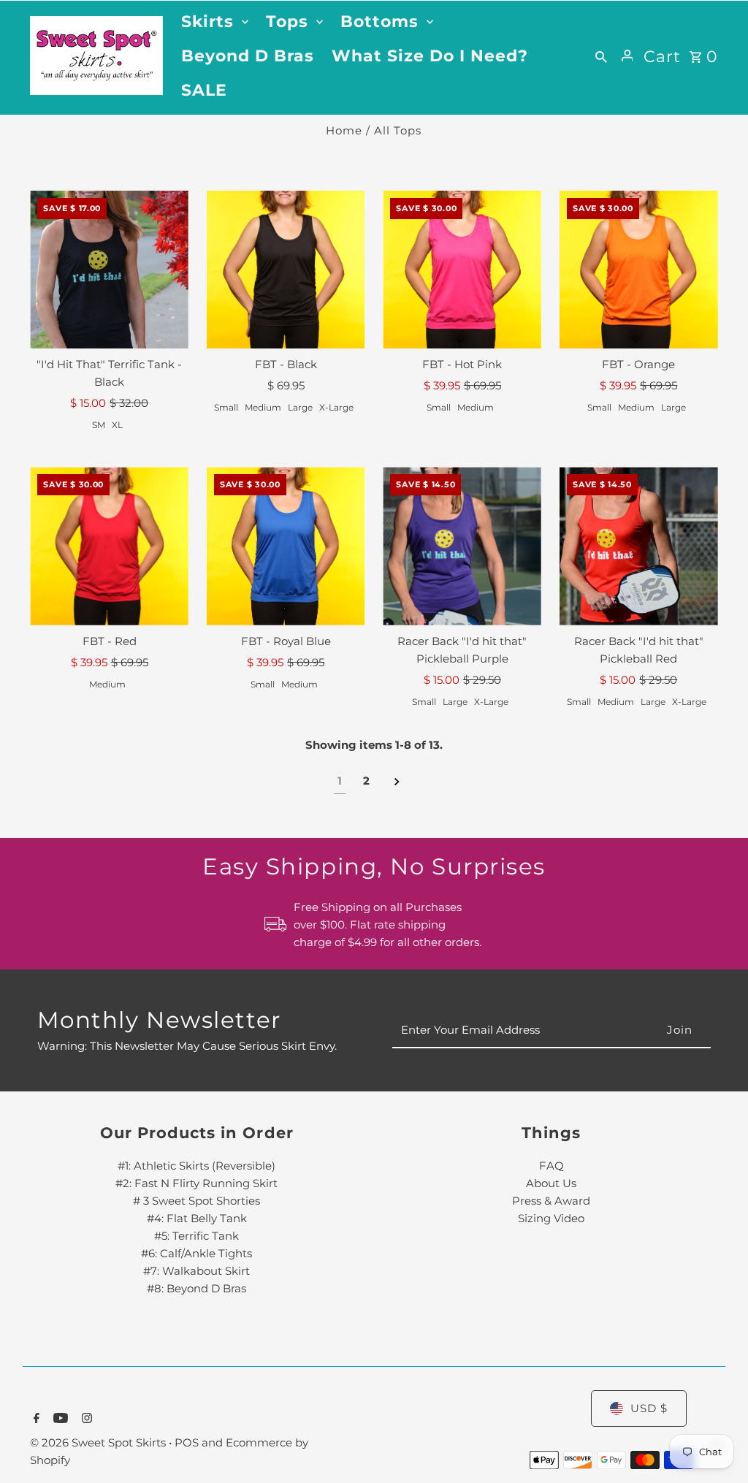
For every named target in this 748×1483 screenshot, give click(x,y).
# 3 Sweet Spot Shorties (196, 1201)
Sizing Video (551, 1218)
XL (117, 424)
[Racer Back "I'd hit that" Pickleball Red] (639, 546)
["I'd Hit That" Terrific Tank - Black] (109, 270)
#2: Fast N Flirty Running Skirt (196, 1183)
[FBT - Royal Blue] (286, 546)
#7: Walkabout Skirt (196, 1271)
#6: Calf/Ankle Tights (196, 1253)
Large (300, 407)
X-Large (336, 407)
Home (344, 130)
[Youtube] (59, 1419)
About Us (551, 1183)
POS (187, 1442)
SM (98, 424)
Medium (263, 407)
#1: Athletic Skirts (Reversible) (196, 1166)
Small (226, 407)
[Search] (601, 55)
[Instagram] (85, 1419)
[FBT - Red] (109, 546)
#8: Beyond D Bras (196, 1288)
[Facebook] (34, 1419)
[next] (397, 781)
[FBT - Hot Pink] (462, 270)
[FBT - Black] (286, 270)
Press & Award (551, 1201)
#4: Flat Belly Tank (197, 1218)
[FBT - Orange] (639, 270)
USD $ (649, 1408)
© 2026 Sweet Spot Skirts (99, 1442)
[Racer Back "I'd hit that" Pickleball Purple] (462, 546)
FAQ (551, 1166)
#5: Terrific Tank (196, 1236)
